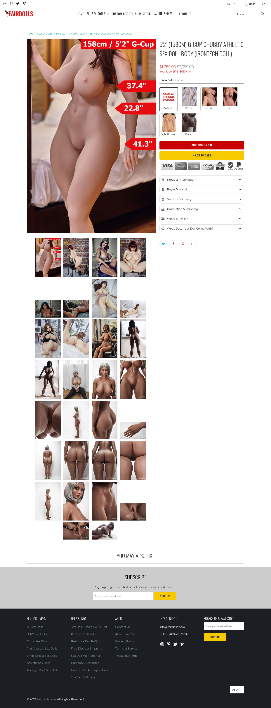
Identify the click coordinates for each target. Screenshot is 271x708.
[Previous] (29, 136)
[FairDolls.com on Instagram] (5, 4)
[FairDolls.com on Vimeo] (24, 4)
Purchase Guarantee (85, 663)
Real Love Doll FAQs (85, 641)
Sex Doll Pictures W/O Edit (89, 627)
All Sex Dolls (35, 627)
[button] (98, 14)
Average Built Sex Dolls (42, 670)
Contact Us (122, 627)
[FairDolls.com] (19, 14)
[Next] (153, 136)
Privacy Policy (124, 641)
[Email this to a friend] (193, 244)
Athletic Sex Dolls (38, 663)
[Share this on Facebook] (173, 244)
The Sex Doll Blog (83, 677)
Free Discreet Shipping (86, 648)
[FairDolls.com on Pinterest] (11, 4)
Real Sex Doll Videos (84, 634)
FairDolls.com (46, 699)
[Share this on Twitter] (163, 244)
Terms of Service (126, 648)
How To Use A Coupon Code (90, 670)
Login (252, 4)
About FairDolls (125, 634)
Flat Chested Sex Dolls (42, 648)
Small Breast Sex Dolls (42, 655)
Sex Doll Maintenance (86, 655)
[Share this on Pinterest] (183, 244)
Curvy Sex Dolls (37, 641)
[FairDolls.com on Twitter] (17, 4)
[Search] (262, 14)
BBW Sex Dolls (37, 634)
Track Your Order (127, 655)
